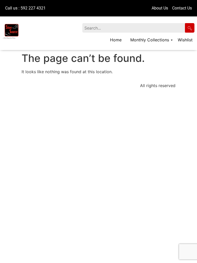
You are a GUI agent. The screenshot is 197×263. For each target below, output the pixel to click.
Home (116, 39)
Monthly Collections (149, 39)
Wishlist (185, 39)
